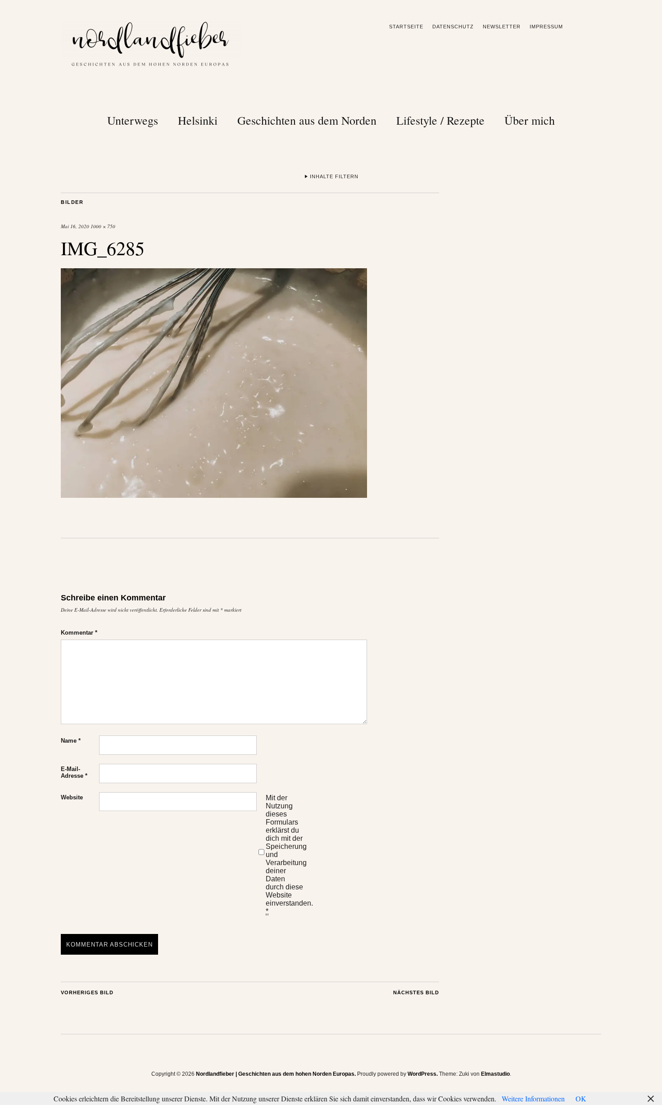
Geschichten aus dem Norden (306, 120)
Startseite (406, 26)
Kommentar (79, 632)
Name (71, 740)
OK (581, 1098)
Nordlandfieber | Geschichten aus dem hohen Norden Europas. (276, 1074)
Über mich (529, 120)
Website (72, 797)
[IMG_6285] (214, 495)
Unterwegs (132, 120)
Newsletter (502, 26)
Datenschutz (453, 26)
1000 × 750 (103, 226)
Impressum (546, 26)
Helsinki (198, 120)
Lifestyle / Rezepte (440, 120)
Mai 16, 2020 (75, 226)
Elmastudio (495, 1074)
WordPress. (423, 1074)
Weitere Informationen (533, 1098)
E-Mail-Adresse (74, 772)
